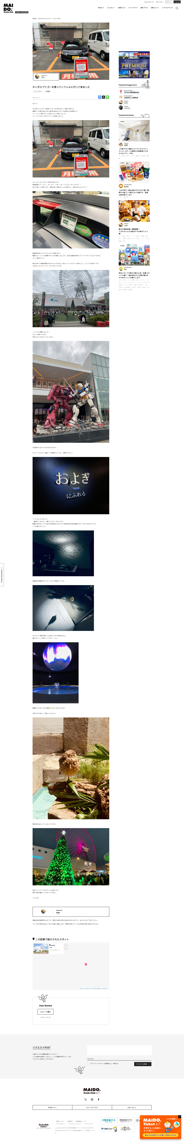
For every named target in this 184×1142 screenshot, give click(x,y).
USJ (120, 280)
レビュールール (46, 1017)
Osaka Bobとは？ (149, 2)
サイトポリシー (61, 1124)
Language (177, 2)
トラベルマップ (167, 8)
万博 (50, 947)
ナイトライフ (133, 8)
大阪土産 (125, 197)
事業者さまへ (52, 1107)
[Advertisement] (134, 34)
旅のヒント (155, 8)
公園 (55, 949)
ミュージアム (57, 18)
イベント (51, 949)
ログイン (168, 2)
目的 (124, 241)
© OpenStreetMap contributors (99, 988)
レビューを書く (45, 1012)
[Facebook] (100, 97)
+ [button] (66, 946)
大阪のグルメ (131, 238)
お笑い (125, 280)
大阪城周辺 (127, 287)
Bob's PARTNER (92, 1107)
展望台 (138, 155)
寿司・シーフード (141, 238)
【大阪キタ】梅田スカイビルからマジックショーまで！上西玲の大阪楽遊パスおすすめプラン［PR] (133, 151)
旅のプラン (144, 8)
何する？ (101, 8)
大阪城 (120, 287)
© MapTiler (87, 988)
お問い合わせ (131, 1107)
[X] (103, 97)
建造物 (125, 289)
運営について (60, 1121)
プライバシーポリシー (75, 1124)
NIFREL (53, 945)
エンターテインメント (44, 18)
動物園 (48, 91)
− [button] (66, 949)
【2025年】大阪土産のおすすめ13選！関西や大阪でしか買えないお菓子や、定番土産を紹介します (134, 192)
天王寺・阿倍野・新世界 (139, 287)
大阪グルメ (122, 8)
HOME (34, 18)
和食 (124, 238)
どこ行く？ (111, 8)
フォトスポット (131, 282)
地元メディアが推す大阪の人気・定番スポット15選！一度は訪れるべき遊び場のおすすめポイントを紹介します (134, 275)
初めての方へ (160, 2)
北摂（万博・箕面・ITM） (55, 950)
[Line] (107, 97)
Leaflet (81, 988)
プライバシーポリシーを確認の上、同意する (104, 1063)
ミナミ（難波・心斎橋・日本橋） (133, 285)
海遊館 (130, 289)
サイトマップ (89, 1124)
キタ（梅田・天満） (124, 155)
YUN (42, 77)
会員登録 (70, 1121)
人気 (133, 155)
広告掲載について (81, 1121)
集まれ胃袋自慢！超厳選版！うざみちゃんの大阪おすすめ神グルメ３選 (133, 231)
